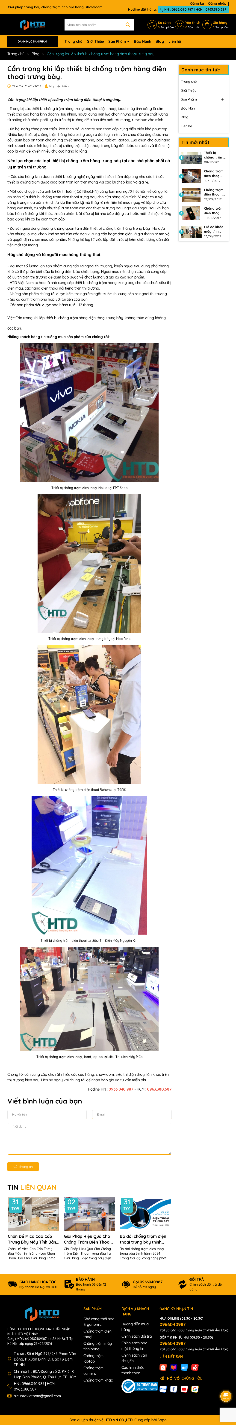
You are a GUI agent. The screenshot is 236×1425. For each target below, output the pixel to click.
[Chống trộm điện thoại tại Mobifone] (191, 195)
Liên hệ (174, 41)
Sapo (162, 1420)
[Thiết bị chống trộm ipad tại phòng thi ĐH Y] (191, 158)
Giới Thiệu (95, 41)
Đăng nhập (217, 3)
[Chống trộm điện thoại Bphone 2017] (191, 213)
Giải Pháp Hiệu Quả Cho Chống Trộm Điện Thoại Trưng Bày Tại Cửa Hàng (88, 1239)
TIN (32, 1187)
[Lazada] (173, 1367)
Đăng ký (197, 3)
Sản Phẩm (117, 41)
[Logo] (32, 24)
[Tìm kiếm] (128, 24)
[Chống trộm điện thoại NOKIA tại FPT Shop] (191, 176)
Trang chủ (73, 41)
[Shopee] (163, 1367)
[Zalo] (163, 1389)
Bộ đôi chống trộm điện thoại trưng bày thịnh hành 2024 (143, 1239)
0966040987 (172, 1324)
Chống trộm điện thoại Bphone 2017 (214, 210)
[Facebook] (173, 1389)
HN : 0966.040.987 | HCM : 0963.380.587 (194, 9)
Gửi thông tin (23, 1167)
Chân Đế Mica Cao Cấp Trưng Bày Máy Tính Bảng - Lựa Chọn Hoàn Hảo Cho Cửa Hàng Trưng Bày (33, 1239)
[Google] (195, 1389)
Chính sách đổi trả (136, 1336)
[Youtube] (184, 1389)
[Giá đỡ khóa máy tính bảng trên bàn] (191, 232)
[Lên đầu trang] (226, 1383)
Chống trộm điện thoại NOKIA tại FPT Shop (215, 173)
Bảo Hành (142, 41)
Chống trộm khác (98, 1380)
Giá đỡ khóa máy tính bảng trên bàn (213, 229)
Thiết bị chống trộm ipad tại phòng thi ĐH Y (214, 155)
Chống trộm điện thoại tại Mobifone (215, 192)
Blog (160, 41)
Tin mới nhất (195, 142)
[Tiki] (184, 1367)
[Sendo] (195, 1367)
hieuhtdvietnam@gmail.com (37, 1396)
